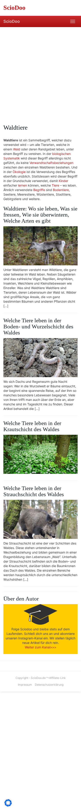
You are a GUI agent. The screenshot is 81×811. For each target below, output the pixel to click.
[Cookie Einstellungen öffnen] (8, 805)
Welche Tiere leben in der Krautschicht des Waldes (32, 426)
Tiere (55, 185)
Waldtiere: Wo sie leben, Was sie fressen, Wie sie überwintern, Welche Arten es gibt (40, 215)
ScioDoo (11, 21)
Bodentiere (61, 190)
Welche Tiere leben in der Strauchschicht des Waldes (33, 491)
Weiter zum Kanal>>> (40, 647)
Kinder (63, 181)
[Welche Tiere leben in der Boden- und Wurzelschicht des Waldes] (40, 357)
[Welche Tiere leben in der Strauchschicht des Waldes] (40, 519)
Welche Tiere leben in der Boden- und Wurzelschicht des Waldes (38, 326)
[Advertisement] (40, 70)
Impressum (25, 684)
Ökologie (19, 172)
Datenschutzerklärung (49, 684)
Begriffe (39, 190)
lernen (22, 185)
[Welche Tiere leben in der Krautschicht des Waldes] (40, 454)
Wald (16, 149)
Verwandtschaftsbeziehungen (51, 163)
